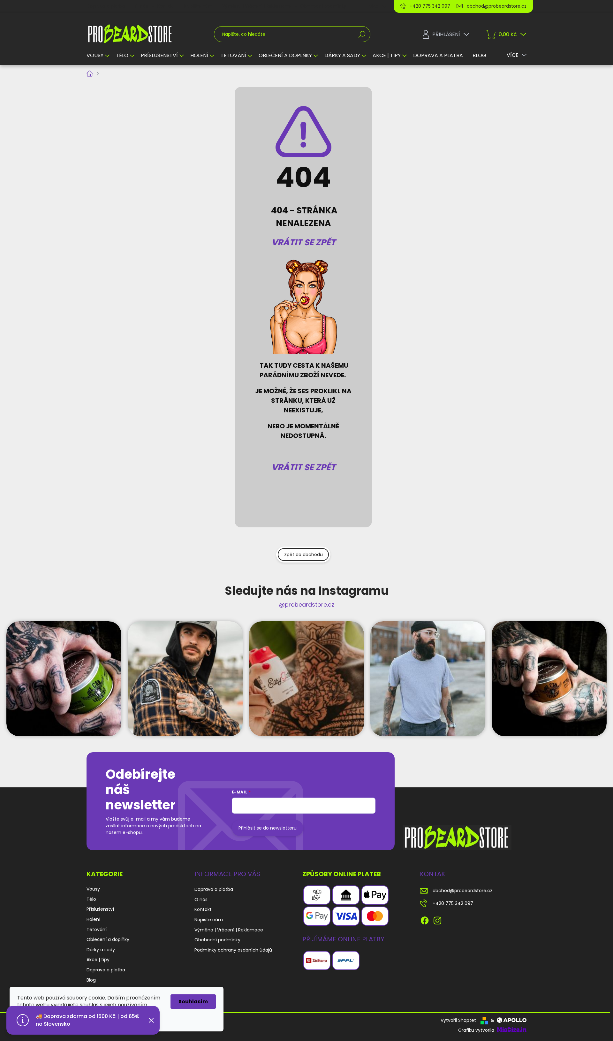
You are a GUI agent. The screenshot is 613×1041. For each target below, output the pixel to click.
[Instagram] (437, 919)
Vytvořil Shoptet (458, 1020)
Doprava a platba (106, 6)
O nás (141, 6)
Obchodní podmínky (323, 6)
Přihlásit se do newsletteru (267, 828)
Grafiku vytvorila (477, 1030)
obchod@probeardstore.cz (462, 890)
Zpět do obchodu (303, 554)
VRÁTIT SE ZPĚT (303, 242)
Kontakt (166, 6)
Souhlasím (193, 1001)
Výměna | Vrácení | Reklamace (256, 6)
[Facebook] (424, 919)
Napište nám (198, 6)
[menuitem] (99, 55)
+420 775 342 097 (453, 903)
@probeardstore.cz (306, 605)
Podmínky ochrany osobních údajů (233, 950)
